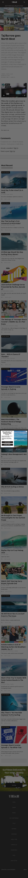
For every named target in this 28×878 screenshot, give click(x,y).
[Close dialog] (26, 431)
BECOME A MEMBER (7, 444)
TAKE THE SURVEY (7, 442)
